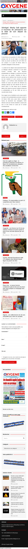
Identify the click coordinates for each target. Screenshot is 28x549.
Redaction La (5, 36)
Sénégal (5, 119)
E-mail (3, 345)
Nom (3, 339)
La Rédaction (7, 167)
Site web (3, 351)
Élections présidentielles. (8, 116)
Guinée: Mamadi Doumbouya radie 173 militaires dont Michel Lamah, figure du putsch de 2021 (13, 259)
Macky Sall (19, 116)
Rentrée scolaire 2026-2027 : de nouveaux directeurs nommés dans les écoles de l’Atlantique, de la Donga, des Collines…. (18, 478)
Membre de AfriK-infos (8, 409)
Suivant (22, 136)
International (5, 38)
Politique (10, 38)
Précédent (6, 136)
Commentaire (5, 331)
